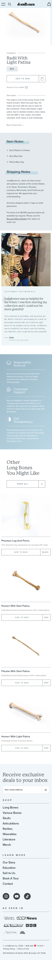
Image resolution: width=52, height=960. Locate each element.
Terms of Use (23, 949)
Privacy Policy (9, 949)
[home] (26, 4)
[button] (49, 4)
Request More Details (17, 219)
